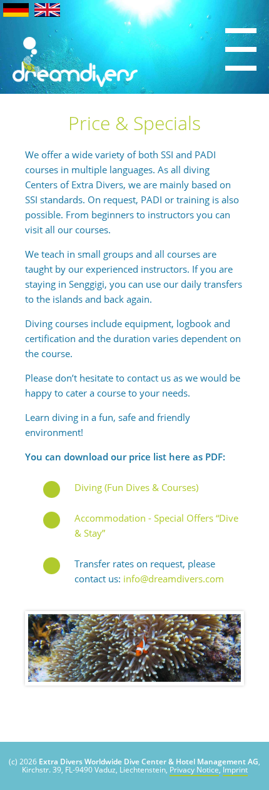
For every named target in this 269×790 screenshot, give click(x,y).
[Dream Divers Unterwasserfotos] (134, 648)
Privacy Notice (194, 769)
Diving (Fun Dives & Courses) (136, 487)
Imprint (235, 769)
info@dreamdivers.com (173, 578)
